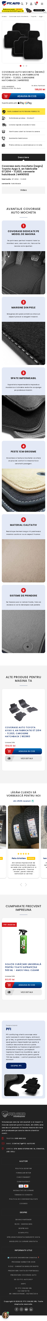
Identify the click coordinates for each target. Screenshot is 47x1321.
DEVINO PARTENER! (23, 1219)
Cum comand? (23, 1177)
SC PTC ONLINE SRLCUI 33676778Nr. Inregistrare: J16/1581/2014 (23, 1291)
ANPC (23, 1284)
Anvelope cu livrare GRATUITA (23, 1241)
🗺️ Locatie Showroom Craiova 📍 (23, 1257)
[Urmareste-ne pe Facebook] (16, 1309)
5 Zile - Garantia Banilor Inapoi (23, 1266)
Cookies (23, 1203)
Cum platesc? (23, 1181)
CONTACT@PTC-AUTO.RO (23, 1143)
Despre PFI (16, 1065)
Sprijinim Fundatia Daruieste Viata (23, 1237)
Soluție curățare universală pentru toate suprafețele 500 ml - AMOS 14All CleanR (23, 967)
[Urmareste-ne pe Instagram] (21, 1309)
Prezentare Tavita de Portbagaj (23, 1271)
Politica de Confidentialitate (23, 1199)
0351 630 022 (20, 1138)
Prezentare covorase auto (23, 1275)
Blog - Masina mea (23, 1224)
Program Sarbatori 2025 (23, 1262)
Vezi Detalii (27, 758)
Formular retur (23, 1173)
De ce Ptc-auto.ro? (23, 1279)
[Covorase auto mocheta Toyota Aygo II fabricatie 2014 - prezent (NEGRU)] (23, 41)
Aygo (41, 16)
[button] (21, 884)
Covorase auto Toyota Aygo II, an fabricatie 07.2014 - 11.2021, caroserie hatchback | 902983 (23, 732)
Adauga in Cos (27, 751)
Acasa (4, 16)
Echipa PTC (23, 1233)
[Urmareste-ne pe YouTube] (26, 1309)
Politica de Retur (23, 1168)
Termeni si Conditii (23, 1195)
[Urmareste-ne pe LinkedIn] (31, 1309)
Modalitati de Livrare (23, 1190)
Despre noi (24, 1228)
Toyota (33, 16)
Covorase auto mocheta (18, 16)
